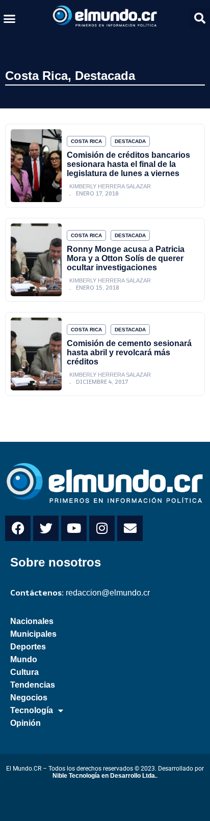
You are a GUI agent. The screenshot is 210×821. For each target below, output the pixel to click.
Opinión (25, 723)
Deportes (28, 646)
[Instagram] (102, 528)
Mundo (23, 659)
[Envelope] (130, 528)
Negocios (28, 697)
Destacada (105, 75)
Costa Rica (36, 75)
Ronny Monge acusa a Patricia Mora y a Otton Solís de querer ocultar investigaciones (126, 258)
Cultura (24, 672)
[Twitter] (46, 528)
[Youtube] (74, 528)
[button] (9, 18)
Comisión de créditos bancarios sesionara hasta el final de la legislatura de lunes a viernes (128, 164)
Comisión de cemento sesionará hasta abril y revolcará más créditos (129, 352)
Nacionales (32, 621)
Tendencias (32, 685)
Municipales (33, 634)
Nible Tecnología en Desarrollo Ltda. (104, 775)
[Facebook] (18, 528)
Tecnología (31, 710)
